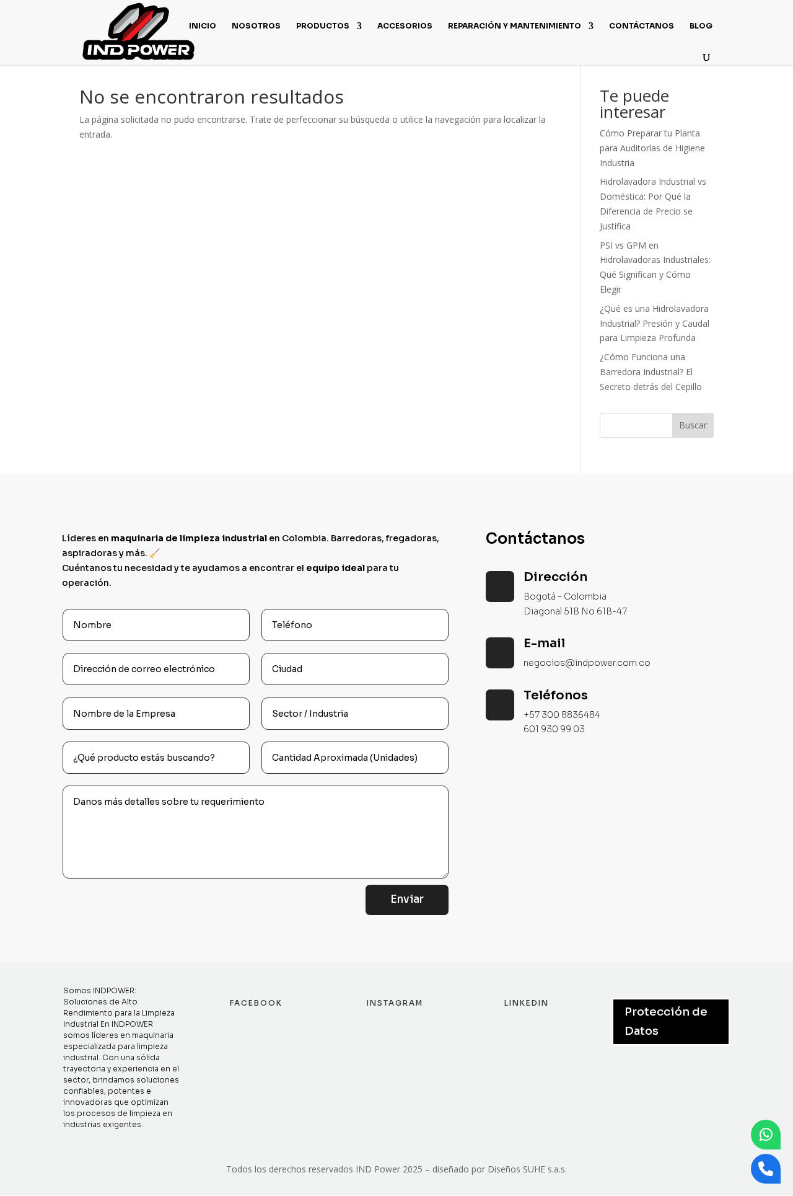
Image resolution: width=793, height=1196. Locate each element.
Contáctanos (641, 26)
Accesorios (404, 26)
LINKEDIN (526, 1003)
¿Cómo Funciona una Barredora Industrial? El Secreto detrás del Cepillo (651, 371)
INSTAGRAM (395, 1003)
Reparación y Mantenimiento (514, 26)
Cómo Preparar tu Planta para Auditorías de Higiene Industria (652, 148)
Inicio (202, 26)
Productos (322, 26)
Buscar (693, 425)
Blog (701, 26)
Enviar (407, 899)
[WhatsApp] (766, 1134)
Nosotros (256, 26)
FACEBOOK (256, 1003)
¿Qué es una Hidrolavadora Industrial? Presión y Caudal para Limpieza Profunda (654, 323)
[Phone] (766, 1169)
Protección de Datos (666, 1021)
